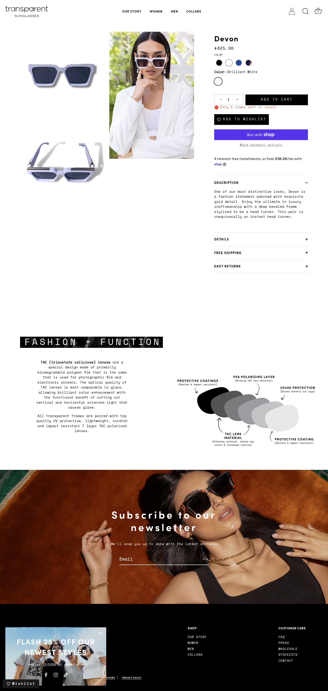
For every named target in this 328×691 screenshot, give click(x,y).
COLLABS (193, 11)
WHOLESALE (288, 649)
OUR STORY (131, 11)
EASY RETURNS (227, 266)
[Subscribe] (205, 559)
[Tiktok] (66, 674)
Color (218, 55)
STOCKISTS (288, 654)
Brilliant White (218, 81)
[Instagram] (56, 674)
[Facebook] (46, 674)
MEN (174, 11)
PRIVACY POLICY (132, 677)
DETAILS (221, 239)
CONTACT (285, 660)
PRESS (283, 643)
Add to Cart (277, 99)
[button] (219, 63)
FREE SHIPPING (227, 253)
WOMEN (156, 11)
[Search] (306, 11)
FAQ (281, 637)
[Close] (100, 633)
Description (226, 183)
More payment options (261, 145)
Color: (235, 72)
